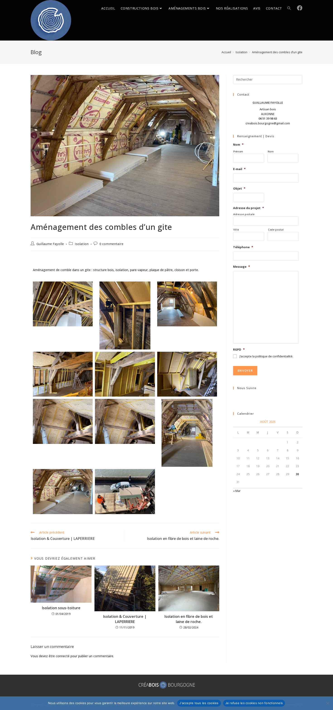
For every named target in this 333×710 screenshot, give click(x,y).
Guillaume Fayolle (50, 244)
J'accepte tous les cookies (199, 703)
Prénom (238, 151)
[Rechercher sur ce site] (267, 79)
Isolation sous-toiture (61, 607)
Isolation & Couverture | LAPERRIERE (125, 619)
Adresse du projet (248, 208)
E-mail (239, 169)
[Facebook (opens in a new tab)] (299, 8)
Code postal (276, 229)
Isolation (82, 244)
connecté (63, 656)
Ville (236, 229)
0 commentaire (111, 244)
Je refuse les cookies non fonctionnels (254, 703)
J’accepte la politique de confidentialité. (266, 356)
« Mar (237, 491)
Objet (239, 188)
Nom (238, 145)
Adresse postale (244, 214)
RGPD (239, 349)
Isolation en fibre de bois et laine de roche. (188, 619)
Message (241, 267)
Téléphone (243, 247)
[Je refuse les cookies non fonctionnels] (327, 703)
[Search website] (289, 8)
